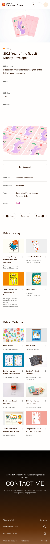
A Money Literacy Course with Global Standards (10, 259)
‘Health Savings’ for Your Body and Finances (10, 292)
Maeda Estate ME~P (33, 257)
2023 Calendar (31, 346)
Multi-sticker (8, 346)
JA (42, 541)
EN (46, 541)
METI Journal (30, 289)
